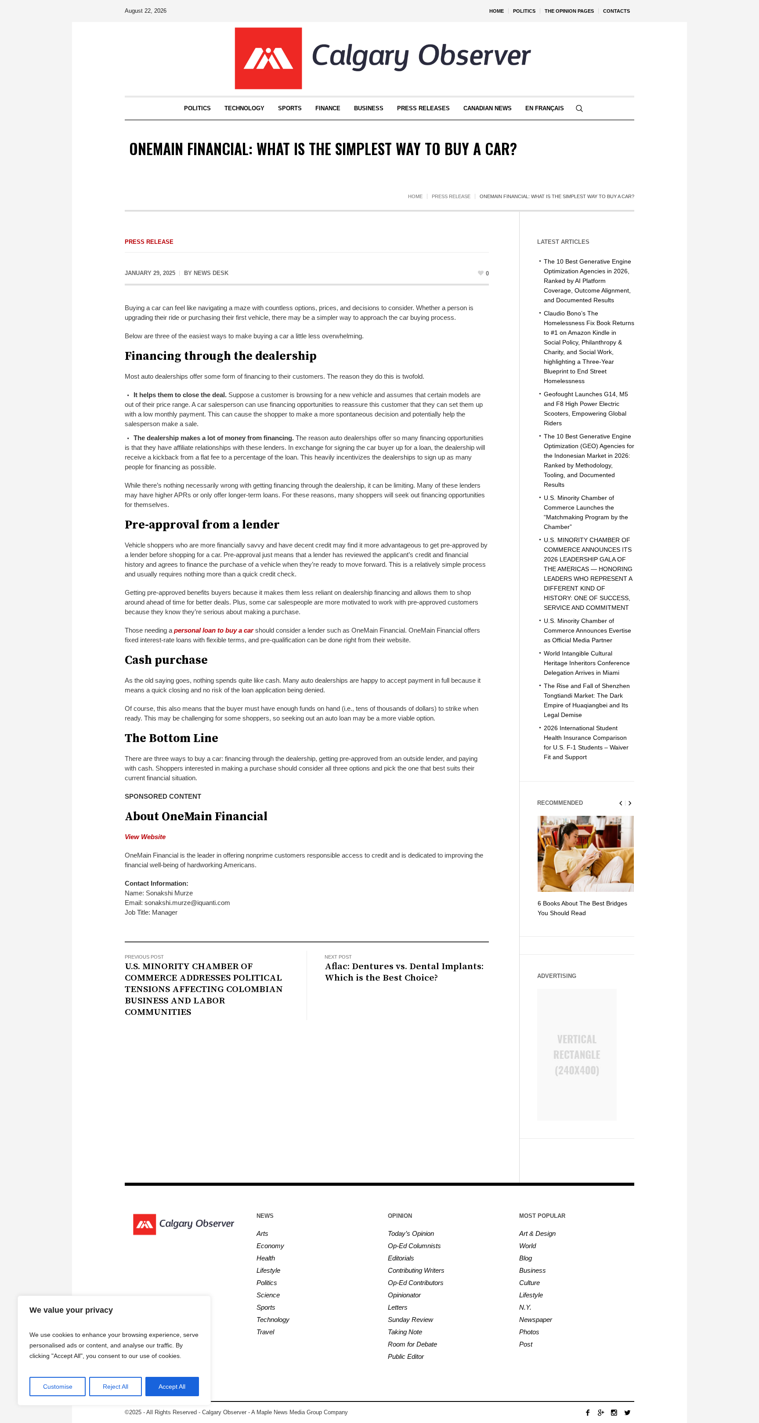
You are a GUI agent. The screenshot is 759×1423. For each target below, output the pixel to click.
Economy (270, 1245)
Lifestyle (268, 1270)
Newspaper (535, 1319)
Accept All (172, 1386)
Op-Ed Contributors (416, 1282)
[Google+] (601, 1412)
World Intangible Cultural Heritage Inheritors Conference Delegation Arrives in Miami (587, 663)
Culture (529, 1282)
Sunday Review (410, 1319)
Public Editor (406, 1356)
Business (532, 1270)
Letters (398, 1307)
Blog (525, 1258)
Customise (57, 1386)
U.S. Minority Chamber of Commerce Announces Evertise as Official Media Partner (587, 630)
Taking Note (405, 1332)
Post (525, 1344)
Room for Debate (412, 1344)
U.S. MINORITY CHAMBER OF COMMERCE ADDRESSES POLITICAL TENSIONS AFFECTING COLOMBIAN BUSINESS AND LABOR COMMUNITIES (204, 989)
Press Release (451, 196)
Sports (266, 1307)
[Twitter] (627, 1412)
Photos (529, 1332)
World (527, 1245)
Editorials (401, 1258)
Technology (273, 1319)
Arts (262, 1233)
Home (415, 196)
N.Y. (525, 1307)
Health (266, 1258)
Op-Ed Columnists (414, 1245)
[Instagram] (614, 1412)
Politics (267, 1282)
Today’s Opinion (411, 1233)
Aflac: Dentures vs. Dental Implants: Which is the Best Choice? (404, 972)
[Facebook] (587, 1412)
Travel (265, 1332)
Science (268, 1295)
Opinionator (404, 1295)
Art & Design (537, 1233)
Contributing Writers (416, 1270)
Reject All (115, 1386)
